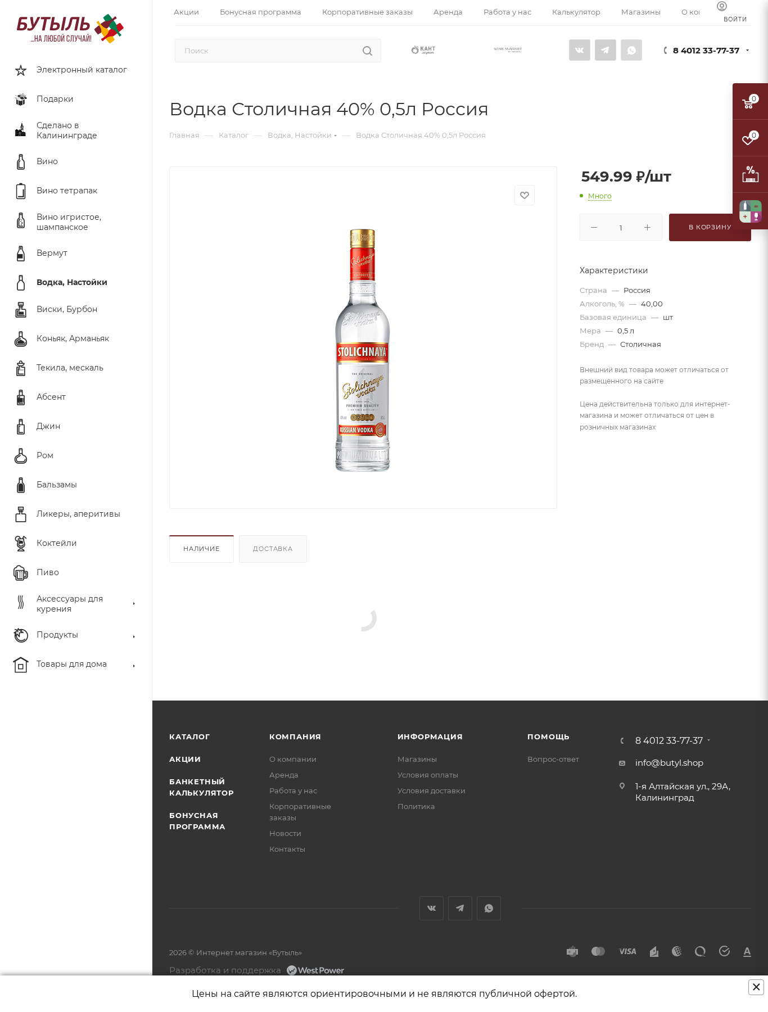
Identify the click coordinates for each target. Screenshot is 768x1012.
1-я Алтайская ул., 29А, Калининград (682, 792)
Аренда (284, 774)
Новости (285, 833)
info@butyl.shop (669, 762)
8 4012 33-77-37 (706, 50)
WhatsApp (631, 50)
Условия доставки (431, 790)
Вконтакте (579, 50)
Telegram (605, 50)
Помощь (548, 736)
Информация (430, 736)
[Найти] (367, 50)
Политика (416, 806)
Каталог (189, 736)
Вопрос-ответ (553, 759)
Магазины (417, 759)
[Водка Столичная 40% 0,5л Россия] (363, 345)
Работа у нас (293, 790)
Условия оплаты (427, 774)
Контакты (287, 848)
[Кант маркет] (423, 49)
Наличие (201, 549)
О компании (293, 759)
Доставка (272, 549)
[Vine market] (508, 49)
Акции (185, 759)
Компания (295, 736)
